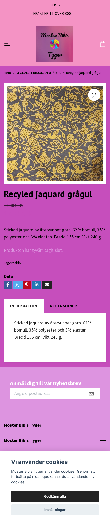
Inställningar (55, 510)
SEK (53, 5)
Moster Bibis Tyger (22, 425)
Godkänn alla (55, 496)
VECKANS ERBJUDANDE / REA (38, 72)
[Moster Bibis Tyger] (54, 44)
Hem (7, 72)
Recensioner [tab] (64, 306)
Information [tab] (23, 306)
